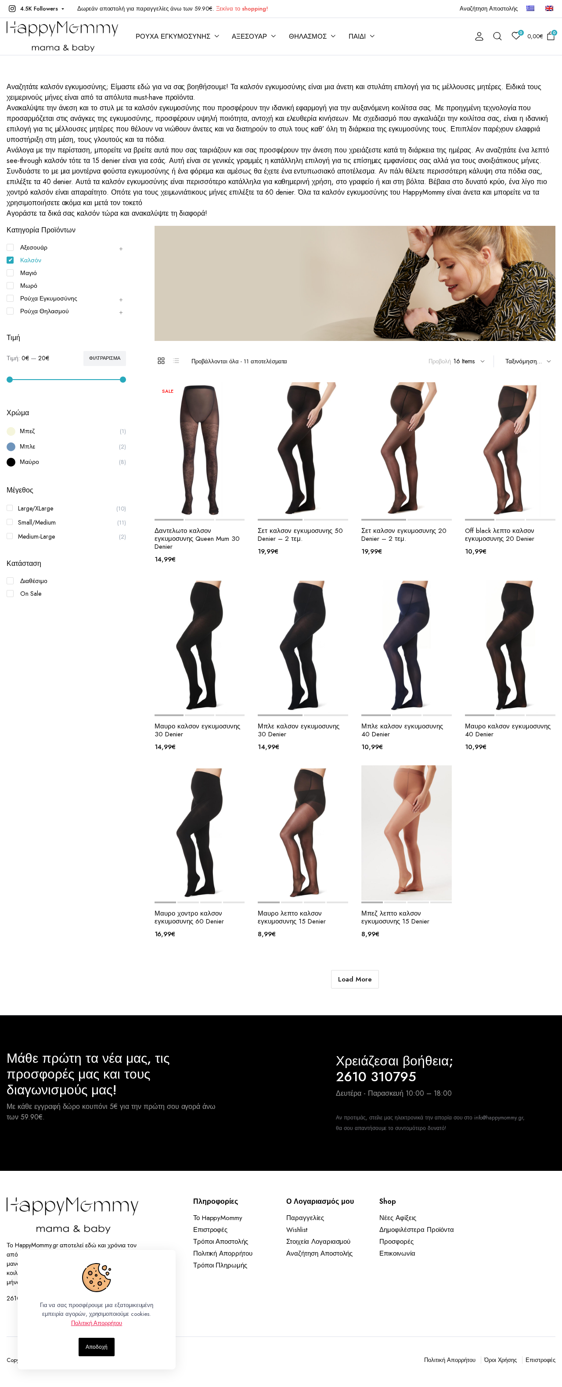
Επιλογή (225, 508)
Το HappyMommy (218, 1218)
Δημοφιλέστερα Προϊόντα (416, 1230)
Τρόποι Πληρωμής (220, 1265)
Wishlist (296, 1230)
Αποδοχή (97, 1347)
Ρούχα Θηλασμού (44, 311)
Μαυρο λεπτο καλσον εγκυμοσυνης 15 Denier (292, 917)
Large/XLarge (35, 508)
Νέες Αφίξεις (397, 1218)
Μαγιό (28, 272)
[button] (35, 9)
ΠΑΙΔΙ (357, 36)
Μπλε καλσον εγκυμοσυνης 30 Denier (298, 730)
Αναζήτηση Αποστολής (489, 8)
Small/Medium (37, 522)
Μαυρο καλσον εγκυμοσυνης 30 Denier (197, 730)
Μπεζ (27, 431)
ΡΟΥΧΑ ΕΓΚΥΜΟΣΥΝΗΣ (173, 36)
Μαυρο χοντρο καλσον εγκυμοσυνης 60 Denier (189, 917)
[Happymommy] (62, 36)
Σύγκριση (208, 508)
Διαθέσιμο (33, 580)
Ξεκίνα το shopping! (242, 8)
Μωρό (28, 285)
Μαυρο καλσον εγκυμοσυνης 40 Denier (508, 730)
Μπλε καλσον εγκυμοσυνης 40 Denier (402, 730)
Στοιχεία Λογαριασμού (318, 1241)
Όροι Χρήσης (500, 1360)
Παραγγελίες (305, 1218)
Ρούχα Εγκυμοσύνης (48, 298)
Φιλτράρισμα (104, 358)
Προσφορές (396, 1241)
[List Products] (176, 360)
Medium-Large (36, 536)
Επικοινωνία (397, 1253)
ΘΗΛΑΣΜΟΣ (308, 36)
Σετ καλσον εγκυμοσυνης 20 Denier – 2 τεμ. (404, 534)
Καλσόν (30, 260)
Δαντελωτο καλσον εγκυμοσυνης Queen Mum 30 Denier (197, 538)
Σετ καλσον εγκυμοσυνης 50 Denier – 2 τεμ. (300, 534)
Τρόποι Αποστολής (221, 1241)
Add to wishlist (173, 508)
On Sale (30, 593)
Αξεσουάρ (33, 247)
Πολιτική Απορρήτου (222, 1253)
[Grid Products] (161, 360)
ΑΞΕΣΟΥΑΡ (249, 36)
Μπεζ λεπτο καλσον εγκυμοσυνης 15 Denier (395, 917)
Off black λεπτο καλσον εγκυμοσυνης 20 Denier (499, 534)
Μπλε (27, 446)
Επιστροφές (210, 1230)
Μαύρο (29, 461)
